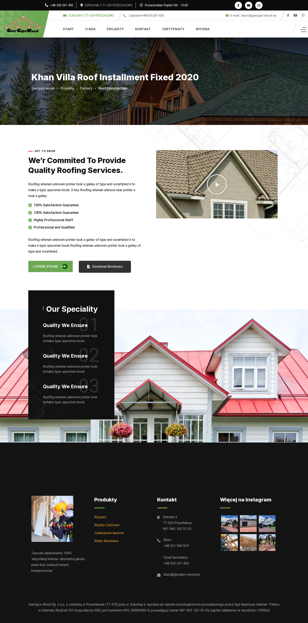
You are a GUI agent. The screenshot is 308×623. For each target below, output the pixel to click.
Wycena (203, 29)
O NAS (90, 29)
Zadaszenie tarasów (109, 533)
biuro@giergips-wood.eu (253, 15)
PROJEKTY (115, 29)
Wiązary (100, 517)
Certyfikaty (173, 29)
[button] (216, 184)
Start (68, 29)
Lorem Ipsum (45, 267)
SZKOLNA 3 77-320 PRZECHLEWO (108, 5)
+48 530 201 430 (61, 5)
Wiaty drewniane (106, 541)
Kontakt (143, 29)
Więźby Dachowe (106, 525)
